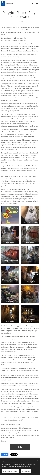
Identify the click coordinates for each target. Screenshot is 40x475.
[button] (33, 3)
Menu (37, 3)
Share (6, 454)
